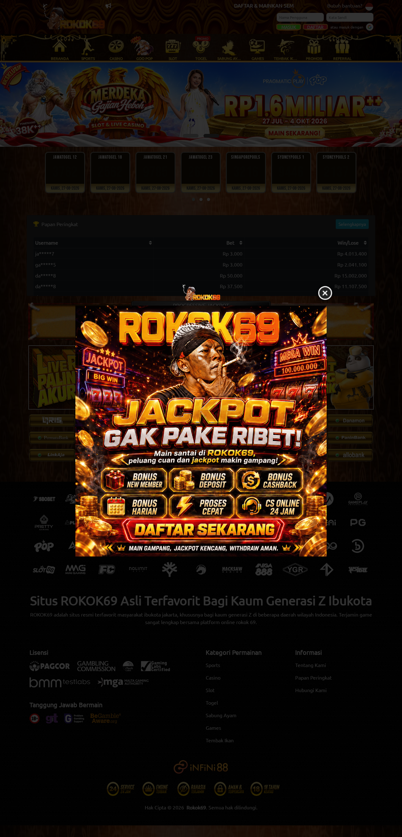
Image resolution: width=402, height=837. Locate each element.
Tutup (325, 293)
